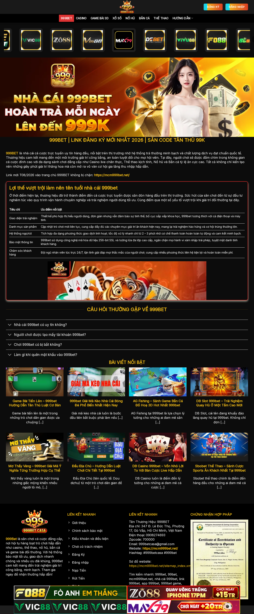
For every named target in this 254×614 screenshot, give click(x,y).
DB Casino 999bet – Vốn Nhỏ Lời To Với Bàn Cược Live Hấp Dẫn (157, 468)
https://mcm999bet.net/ (112, 175)
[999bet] (127, 7)
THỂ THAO (161, 18)
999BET (12, 153)
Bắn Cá (144, 18)
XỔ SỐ (117, 18)
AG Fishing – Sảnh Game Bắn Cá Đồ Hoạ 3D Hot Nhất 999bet (158, 403)
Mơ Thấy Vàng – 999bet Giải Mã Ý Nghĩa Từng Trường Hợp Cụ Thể (34, 468)
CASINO (81, 18)
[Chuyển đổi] (10, 325)
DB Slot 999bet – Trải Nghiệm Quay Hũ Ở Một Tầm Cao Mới (219, 403)
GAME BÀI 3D (100, 18)
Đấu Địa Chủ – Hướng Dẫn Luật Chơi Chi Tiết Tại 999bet (96, 468)
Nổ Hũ (130, 18)
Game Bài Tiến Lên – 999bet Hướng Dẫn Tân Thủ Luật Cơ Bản (35, 403)
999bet (66, 18)
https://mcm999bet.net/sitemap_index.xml (160, 566)
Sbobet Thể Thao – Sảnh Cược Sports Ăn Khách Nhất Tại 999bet (219, 468)
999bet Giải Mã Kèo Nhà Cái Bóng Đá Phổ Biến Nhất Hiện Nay (96, 403)
